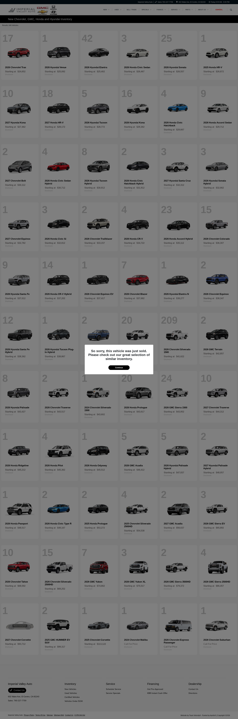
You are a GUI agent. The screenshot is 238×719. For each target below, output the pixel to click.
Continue (119, 368)
